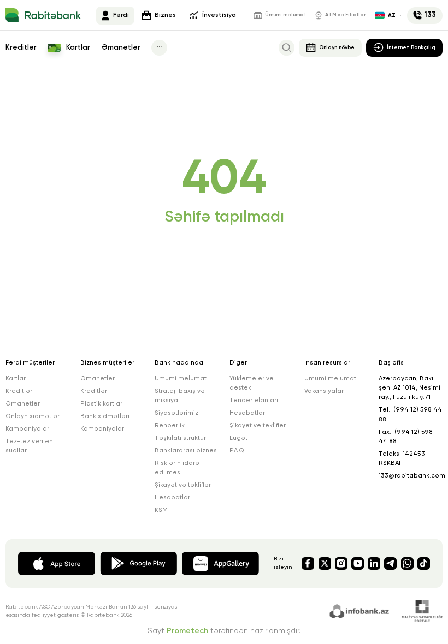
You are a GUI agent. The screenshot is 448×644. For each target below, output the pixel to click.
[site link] (360, 610)
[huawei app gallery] (220, 562)
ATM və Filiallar (345, 15)
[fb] (308, 563)
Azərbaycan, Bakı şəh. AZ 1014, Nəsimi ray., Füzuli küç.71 (409, 388)
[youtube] (357, 563)
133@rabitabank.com (412, 476)
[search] (286, 48)
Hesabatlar (172, 497)
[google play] (138, 562)
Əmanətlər (121, 47)
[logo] (43, 15)
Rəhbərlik (170, 425)
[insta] (341, 563)
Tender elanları (253, 400)
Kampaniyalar (27, 429)
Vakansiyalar (324, 391)
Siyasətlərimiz (176, 413)
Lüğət (238, 438)
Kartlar (77, 47)
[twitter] (325, 563)
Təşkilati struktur (180, 438)
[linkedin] (374, 563)
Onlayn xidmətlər (32, 416)
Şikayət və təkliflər (183, 485)
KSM (161, 510)
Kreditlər (21, 47)
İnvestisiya (219, 15)
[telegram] (390, 563)
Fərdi (121, 15)
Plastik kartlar (101, 404)
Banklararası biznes (186, 451)
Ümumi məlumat (285, 15)
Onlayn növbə (337, 47)
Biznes (165, 15)
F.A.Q (236, 451)
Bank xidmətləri (104, 416)
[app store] (56, 562)
